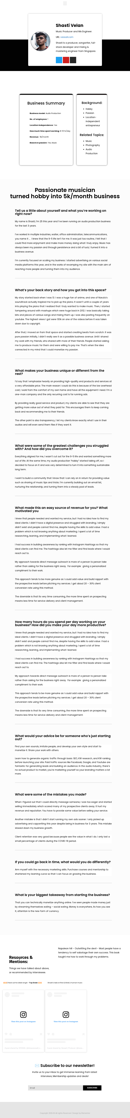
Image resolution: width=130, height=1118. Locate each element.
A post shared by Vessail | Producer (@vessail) (66, 1048)
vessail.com (66, 37)
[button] (65, 3)
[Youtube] (66, 60)
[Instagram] (73, 60)
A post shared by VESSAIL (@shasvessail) (22, 1048)
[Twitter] (59, 60)
